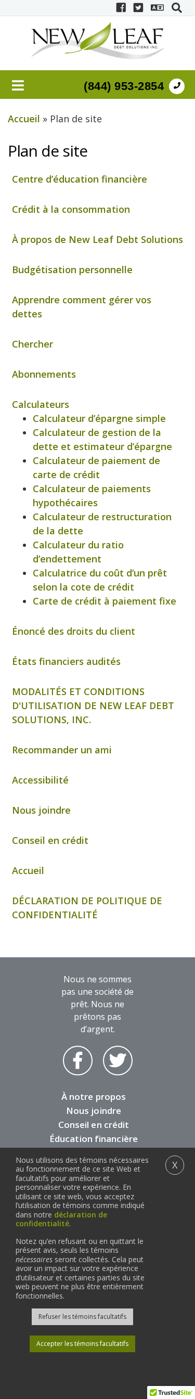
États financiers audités (66, 661)
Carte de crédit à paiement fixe (104, 601)
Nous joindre (41, 810)
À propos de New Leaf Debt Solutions (97, 239)
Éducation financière (93, 1139)
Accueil (24, 118)
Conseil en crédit (50, 840)
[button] (177, 8)
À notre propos (93, 1096)
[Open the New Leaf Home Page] (97, 40)
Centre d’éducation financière (79, 179)
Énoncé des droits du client (73, 631)
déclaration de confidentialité (61, 1219)
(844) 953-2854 (124, 86)
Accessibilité (40, 780)
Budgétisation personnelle (72, 269)
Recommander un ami (62, 749)
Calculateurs (40, 404)
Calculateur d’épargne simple (99, 418)
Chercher (32, 344)
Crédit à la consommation (71, 209)
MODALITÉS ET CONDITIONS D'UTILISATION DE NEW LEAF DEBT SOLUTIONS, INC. (93, 705)
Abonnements (44, 374)
